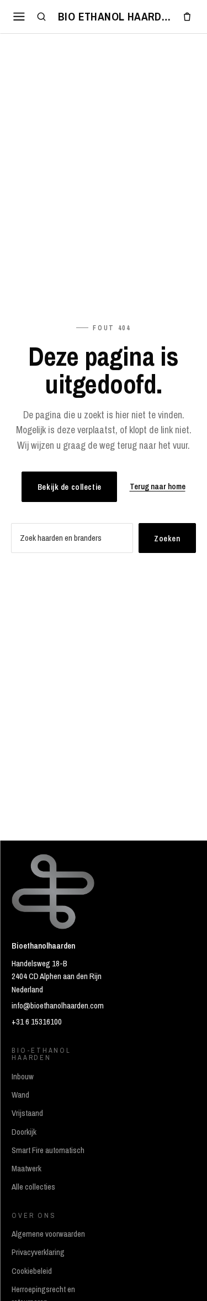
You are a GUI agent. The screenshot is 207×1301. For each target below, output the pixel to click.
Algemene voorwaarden (48, 1233)
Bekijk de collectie (70, 487)
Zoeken (167, 538)
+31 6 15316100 (37, 1021)
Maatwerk (26, 1168)
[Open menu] (19, 16)
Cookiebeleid (32, 1271)
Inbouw (23, 1076)
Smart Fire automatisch (48, 1150)
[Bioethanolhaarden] (114, 16)
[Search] (41, 16)
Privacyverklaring (38, 1252)
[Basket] (187, 16)
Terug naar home (157, 486)
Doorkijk (24, 1132)
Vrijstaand (27, 1113)
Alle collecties (33, 1186)
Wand (20, 1094)
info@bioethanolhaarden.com (58, 1005)
